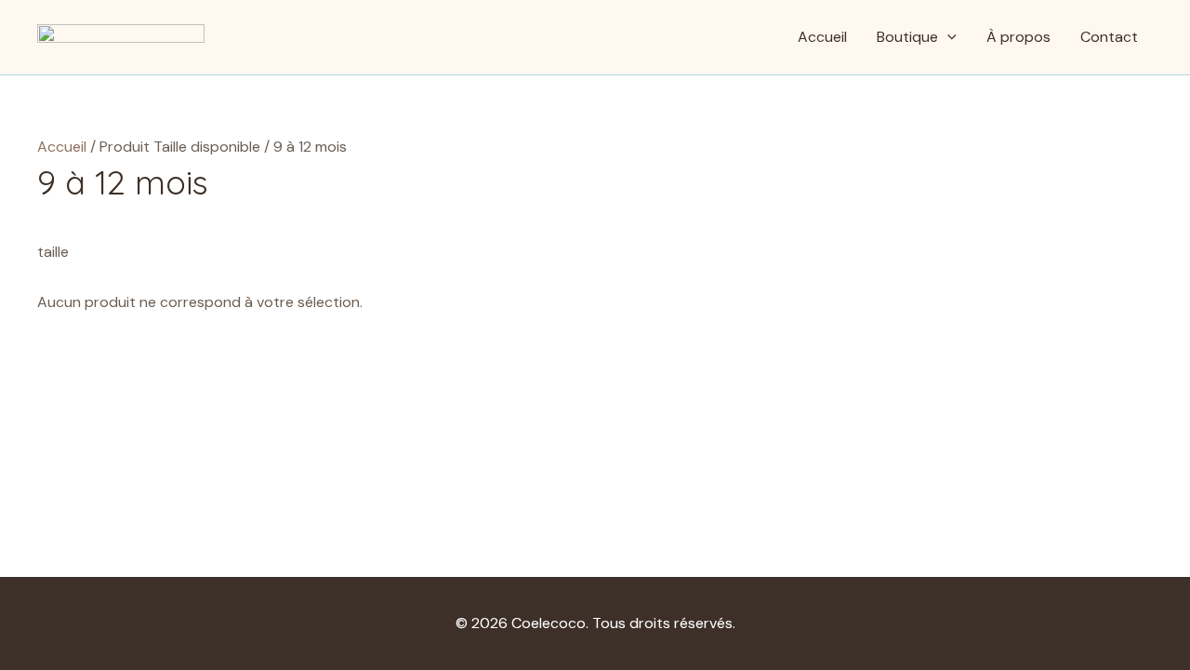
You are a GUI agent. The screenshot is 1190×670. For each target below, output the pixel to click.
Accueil (822, 37)
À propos (1018, 37)
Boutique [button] (907, 37)
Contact (1109, 37)
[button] (947, 37)
